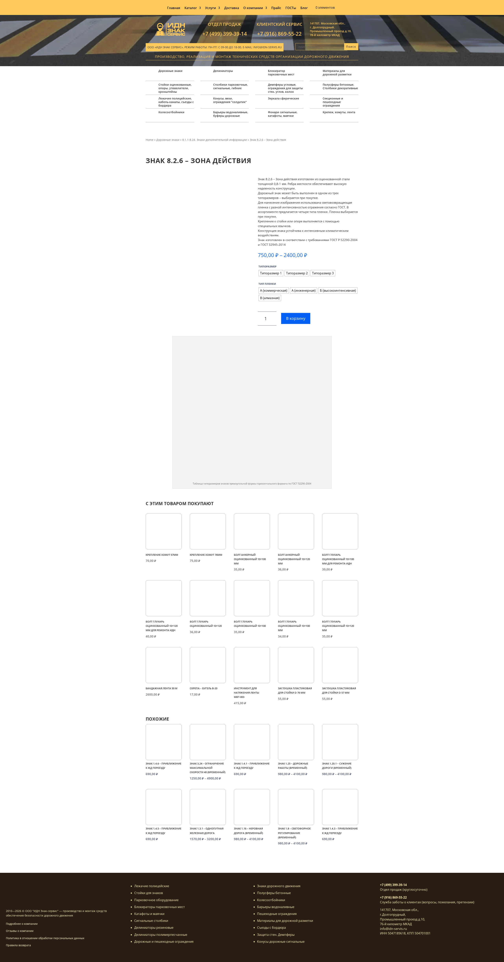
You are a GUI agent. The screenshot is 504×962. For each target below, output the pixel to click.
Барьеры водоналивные (275, 907)
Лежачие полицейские (151, 886)
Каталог (190, 8)
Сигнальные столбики (151, 920)
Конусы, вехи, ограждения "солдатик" (230, 100)
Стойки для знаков (148, 893)
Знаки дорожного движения (278, 886)
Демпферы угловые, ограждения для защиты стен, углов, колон (285, 88)
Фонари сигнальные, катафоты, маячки (282, 114)
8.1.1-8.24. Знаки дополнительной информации (214, 140)
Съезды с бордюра (271, 927)
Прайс (276, 8)
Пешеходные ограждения (277, 914)
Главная (173, 8)
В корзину (295, 318)
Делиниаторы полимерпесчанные (160, 934)
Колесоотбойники (171, 112)
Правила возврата (18, 945)
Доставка (231, 8)
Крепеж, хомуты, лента (339, 112)
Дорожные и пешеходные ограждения (164, 941)
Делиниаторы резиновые (153, 927)
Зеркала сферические (283, 98)
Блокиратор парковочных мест (281, 72)
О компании (253, 8)
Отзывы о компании (19, 931)
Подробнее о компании (22, 924)
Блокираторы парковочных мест (159, 907)
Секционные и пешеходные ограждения (333, 101)
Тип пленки (267, 284)
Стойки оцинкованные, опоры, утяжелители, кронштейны (175, 88)
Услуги (210, 8)
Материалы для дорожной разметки (337, 72)
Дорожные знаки (170, 71)
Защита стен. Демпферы (276, 934)
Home (149, 140)
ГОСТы (290, 8)
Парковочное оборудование (156, 900)
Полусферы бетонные (274, 893)
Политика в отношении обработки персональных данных (45, 938)
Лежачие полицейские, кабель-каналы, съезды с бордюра (176, 101)
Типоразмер (267, 266)
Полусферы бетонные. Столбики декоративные (340, 86)
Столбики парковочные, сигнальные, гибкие (230, 86)
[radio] (271, 273)
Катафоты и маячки (149, 914)
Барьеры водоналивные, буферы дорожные (230, 114)
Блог (304, 8)
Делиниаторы (223, 71)
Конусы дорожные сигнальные (281, 941)
